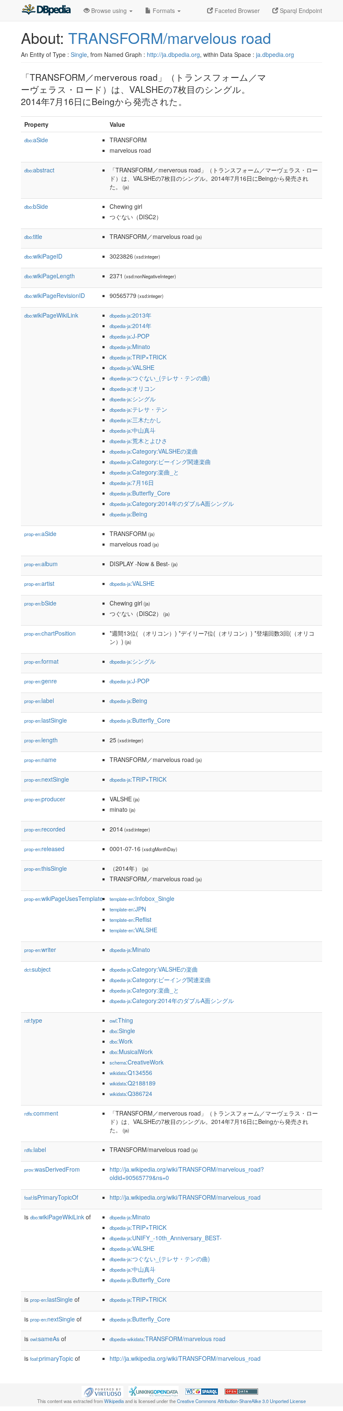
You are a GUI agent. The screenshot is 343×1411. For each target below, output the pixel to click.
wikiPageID (43, 256)
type (33, 1020)
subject (37, 969)
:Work (121, 1041)
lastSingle (45, 720)
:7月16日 (132, 482)
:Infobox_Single (142, 898)
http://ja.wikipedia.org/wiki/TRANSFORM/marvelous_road (185, 1197)
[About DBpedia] (46, 10)
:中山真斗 (133, 430)
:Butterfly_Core (140, 493)
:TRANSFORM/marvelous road (167, 1338)
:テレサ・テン (138, 409)
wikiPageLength (49, 276)
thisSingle (45, 868)
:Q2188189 (133, 1083)
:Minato (130, 346)
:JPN (128, 909)
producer (44, 799)
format (41, 661)
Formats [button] (164, 10)
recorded (44, 829)
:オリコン (133, 388)
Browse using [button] (109, 10)
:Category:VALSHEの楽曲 (154, 451)
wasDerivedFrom (52, 1169)
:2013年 (130, 315)
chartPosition (50, 633)
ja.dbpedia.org (275, 54)
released (44, 848)
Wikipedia (114, 1401)
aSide (36, 140)
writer (40, 949)
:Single (122, 1030)
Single (79, 54)
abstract (39, 170)
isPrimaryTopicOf (51, 1197)
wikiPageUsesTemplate (63, 898)
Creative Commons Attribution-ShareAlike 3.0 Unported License (241, 1401)
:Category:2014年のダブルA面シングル (172, 503)
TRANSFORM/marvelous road (169, 37)
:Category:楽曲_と (144, 472)
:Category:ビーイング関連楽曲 (160, 461)
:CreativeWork (137, 1062)
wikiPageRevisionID (54, 295)
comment (41, 1113)
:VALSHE (132, 367)
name (40, 759)
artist (39, 583)
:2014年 (130, 325)
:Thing (121, 1020)
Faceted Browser (236, 10)
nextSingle (46, 779)
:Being (128, 514)
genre (40, 681)
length (41, 740)
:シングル (133, 399)
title (33, 236)
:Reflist (130, 919)
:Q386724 (131, 1093)
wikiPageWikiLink (51, 315)
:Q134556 (131, 1072)
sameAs (44, 1338)
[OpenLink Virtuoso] (102, 1390)
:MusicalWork (131, 1051)
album (41, 563)
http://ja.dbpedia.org (173, 54)
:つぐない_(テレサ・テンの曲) (160, 378)
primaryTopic (51, 1358)
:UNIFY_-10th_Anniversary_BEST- (166, 1238)
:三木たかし (135, 420)
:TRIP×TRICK (138, 357)
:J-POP (129, 336)
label (39, 700)
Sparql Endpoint (300, 10)
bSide (36, 206)
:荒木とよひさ (138, 440)
